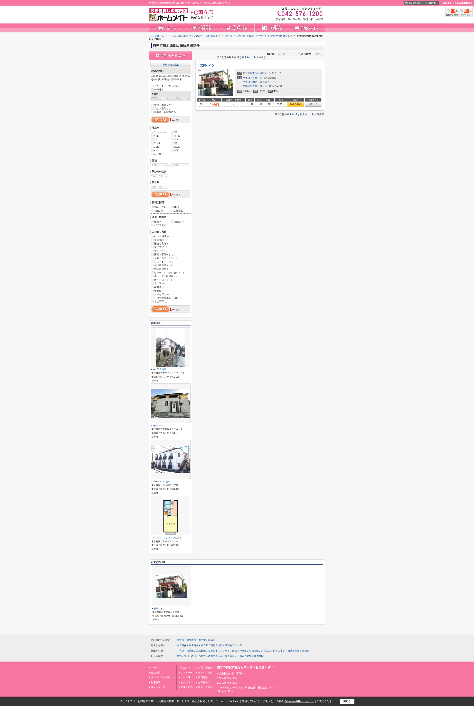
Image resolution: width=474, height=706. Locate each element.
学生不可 (160, 301)
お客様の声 (204, 682)
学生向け (160, 250)
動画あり (179, 221)
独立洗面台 (161, 269)
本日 (176, 207)
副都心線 (254, 650)
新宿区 (211, 640)
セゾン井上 (158, 425)
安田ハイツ (207, 65)
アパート (159, 85)
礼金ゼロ (185, 682)
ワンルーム (160, 132)
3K (175, 143)
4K (155, 150)
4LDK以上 (159, 154)
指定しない (160, 207)
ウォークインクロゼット (169, 272)
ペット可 (185, 677)
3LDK (177, 146)
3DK (156, 146)
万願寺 (240, 656)
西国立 (202, 656)
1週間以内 (179, 210)
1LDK (177, 136)
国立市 (180, 640)
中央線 (246, 78)
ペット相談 (161, 236)
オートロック (163, 279)
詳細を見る (295, 104)
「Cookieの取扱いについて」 (299, 701)
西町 (213, 645)
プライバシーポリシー (163, 677)
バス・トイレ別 (164, 261)
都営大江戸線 (268, 650)
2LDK (157, 143)
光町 (220, 645)
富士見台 (193, 645)
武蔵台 (260, 73)
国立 (254, 82)
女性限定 (160, 247)
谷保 (184, 645)
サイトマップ (158, 687)
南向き (159, 287)
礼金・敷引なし (162, 108)
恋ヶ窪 (263, 85)
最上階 (159, 283)
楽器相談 (160, 239)
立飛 (249, 656)
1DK (156, 136)
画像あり (159, 221)
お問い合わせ (205, 667)
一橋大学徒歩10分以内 (168, 298)
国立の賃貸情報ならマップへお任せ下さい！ (246, 667)
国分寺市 (191, 640)
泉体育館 (258, 656)
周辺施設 (203, 677)
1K (175, 132)
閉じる (347, 701)
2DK (176, 139)
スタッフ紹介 (205, 672)
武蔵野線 (201, 650)
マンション (174, 85)
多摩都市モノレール (219, 650)
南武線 (190, 650)
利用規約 (156, 682)
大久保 (238, 645)
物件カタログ (205, 687)
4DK (176, 150)
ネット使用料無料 (165, 276)
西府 (232, 656)
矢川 (186, 656)
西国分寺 (257, 78)
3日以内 (158, 210)
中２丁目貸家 (159, 369)
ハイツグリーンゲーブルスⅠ (167, 537)
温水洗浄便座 (163, 265)
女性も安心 (161, 294)
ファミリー (187, 672)
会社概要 (156, 672)
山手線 (281, 650)
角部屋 (159, 290)
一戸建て (159, 89)
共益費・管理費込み (165, 112)
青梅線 (305, 650)
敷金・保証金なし (163, 105)
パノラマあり (161, 225)
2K (155, 139)
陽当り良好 (161, 243)
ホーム (154, 667)
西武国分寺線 (250, 85)
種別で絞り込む (170, 64)
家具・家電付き (164, 254)
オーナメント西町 (162, 481)
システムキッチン (165, 258)
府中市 (253, 73)
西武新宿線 (294, 650)
